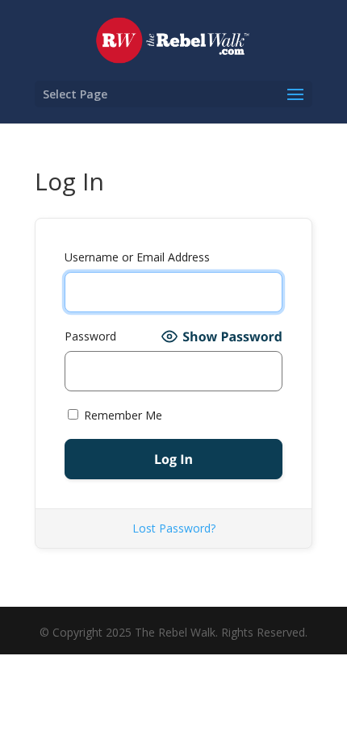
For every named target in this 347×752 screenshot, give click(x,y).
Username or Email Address (137, 257)
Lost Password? (173, 528)
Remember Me (121, 415)
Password (90, 336)
